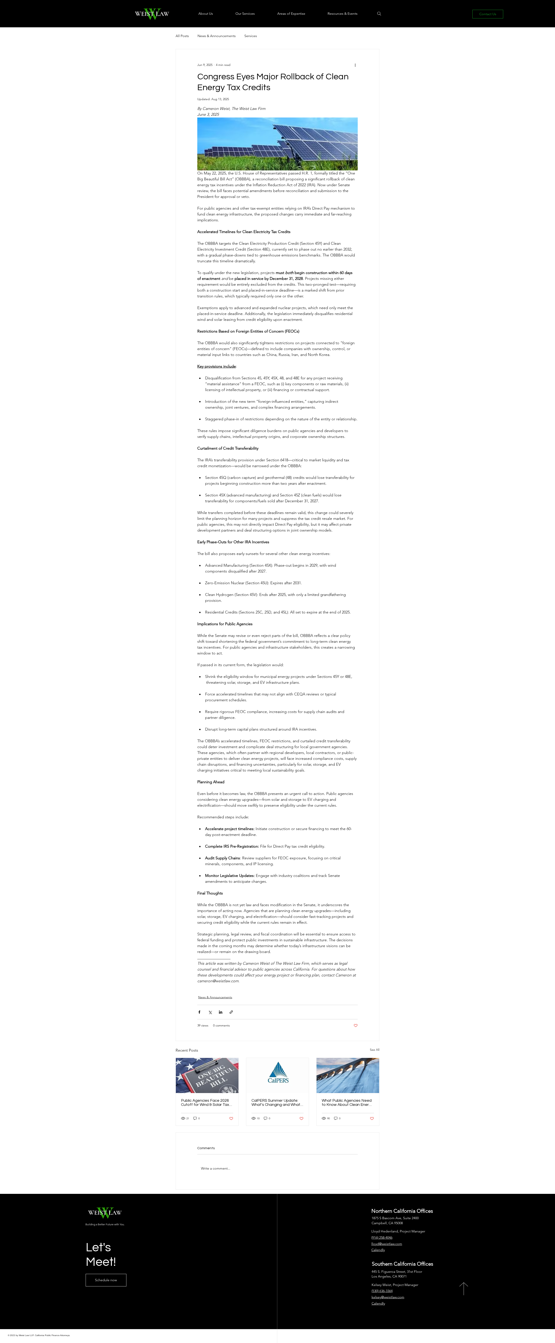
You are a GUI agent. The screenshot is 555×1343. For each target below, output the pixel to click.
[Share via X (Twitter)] (210, 1012)
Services (250, 36)
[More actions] (355, 64)
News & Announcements (217, 36)
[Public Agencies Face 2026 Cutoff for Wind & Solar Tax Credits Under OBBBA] (207, 1075)
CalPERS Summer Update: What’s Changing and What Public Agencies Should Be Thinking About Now (275, 1102)
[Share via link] (231, 1012)
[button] (197, 13)
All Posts (182, 36)
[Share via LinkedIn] (221, 1012)
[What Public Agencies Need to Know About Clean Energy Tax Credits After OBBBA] (348, 1075)
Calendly (378, 1303)
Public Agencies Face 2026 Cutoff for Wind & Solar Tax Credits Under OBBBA (205, 1102)
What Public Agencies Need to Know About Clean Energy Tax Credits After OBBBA (347, 1102)
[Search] (379, 13)
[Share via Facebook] (199, 1012)
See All (374, 1050)
